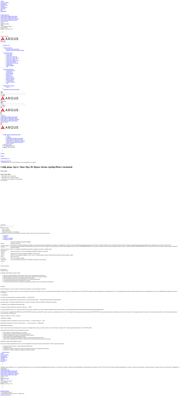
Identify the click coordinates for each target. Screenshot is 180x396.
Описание (5, 235)
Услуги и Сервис (5, 354)
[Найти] (4, 95)
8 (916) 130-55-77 (10, 18)
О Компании (4, 356)
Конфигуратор (4, 357)
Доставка (3, 358)
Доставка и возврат (8, 239)
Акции (2, 353)
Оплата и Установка (8, 238)
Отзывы (5, 236)
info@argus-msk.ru (5, 23)
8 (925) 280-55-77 (9, 17)
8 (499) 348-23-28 (5, 15)
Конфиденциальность (6, 394)
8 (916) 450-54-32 (9, 20)
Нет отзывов (4, 170)
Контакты (3, 361)
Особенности (4, 359)
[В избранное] (1, 171)
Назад (8, 135)
